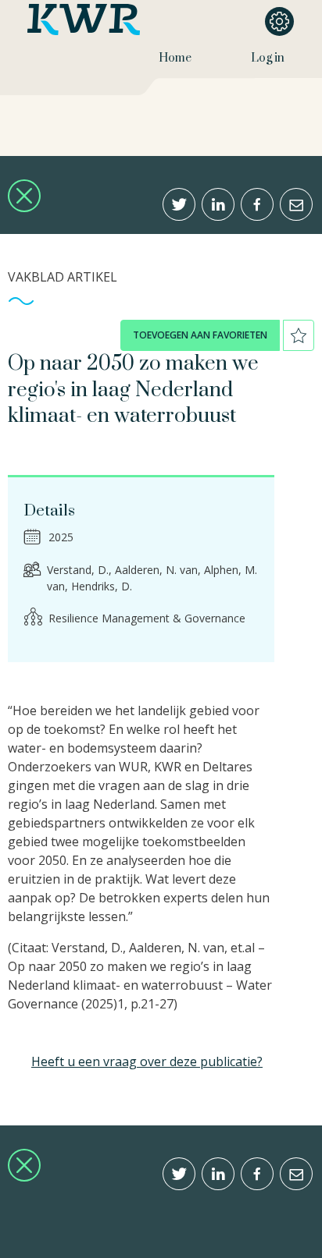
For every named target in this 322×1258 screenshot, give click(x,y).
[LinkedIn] (218, 204)
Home (175, 58)
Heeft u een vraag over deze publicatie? (147, 1061)
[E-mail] (296, 204)
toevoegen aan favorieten (200, 335)
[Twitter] (179, 204)
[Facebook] (257, 204)
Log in (267, 58)
